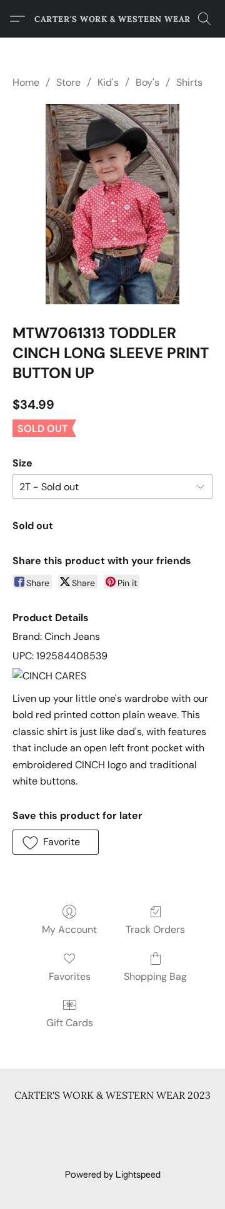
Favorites (70, 976)
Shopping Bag (155, 976)
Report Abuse (138, 1154)
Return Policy (169, 1135)
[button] (112, 19)
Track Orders (155, 929)
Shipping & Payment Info (80, 1135)
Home (25, 82)
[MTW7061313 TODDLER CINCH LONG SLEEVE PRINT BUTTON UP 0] (112, 204)
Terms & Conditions (79, 1117)
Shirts (189, 82)
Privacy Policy (160, 1117)
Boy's (147, 82)
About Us (78, 1154)
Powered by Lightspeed (113, 1175)
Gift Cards (69, 1022)
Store (68, 82)
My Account (69, 929)
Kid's (108, 82)
